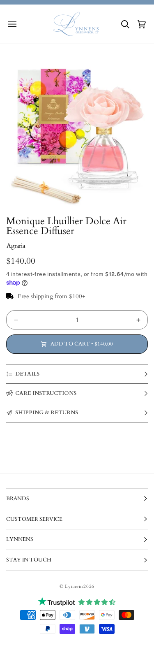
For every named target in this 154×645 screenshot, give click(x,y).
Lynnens (74, 586)
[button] (12, 24)
